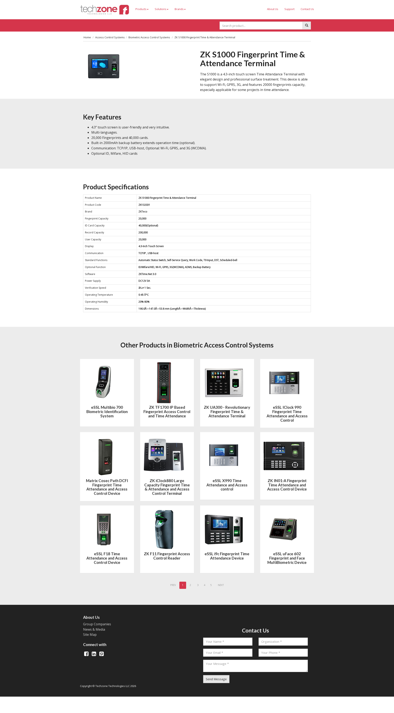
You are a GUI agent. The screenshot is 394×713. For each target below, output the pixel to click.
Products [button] (141, 9)
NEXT (221, 585)
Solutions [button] (160, 9)
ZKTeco (143, 211)
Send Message (216, 679)
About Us (272, 9)
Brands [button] (179, 9)
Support (289, 9)
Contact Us (307, 9)
